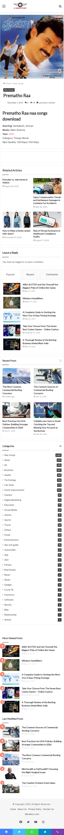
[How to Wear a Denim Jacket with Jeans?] (16, 220)
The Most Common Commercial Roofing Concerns (12, 390)
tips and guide (11, 545)
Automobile (10, 550)
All (5, 465)
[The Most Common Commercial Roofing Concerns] (16, 376)
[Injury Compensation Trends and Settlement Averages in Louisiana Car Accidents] (47, 186)
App (6, 555)
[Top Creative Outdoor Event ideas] (10, 787)
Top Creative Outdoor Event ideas (38, 783)
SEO (6, 560)
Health (7, 475)
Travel (7, 525)
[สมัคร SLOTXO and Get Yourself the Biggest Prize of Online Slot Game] (11, 289)
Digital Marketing (12, 500)
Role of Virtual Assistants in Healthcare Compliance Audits (46, 233)
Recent (30, 274)
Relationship (10, 614)
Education (9, 505)
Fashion (8, 495)
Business (8, 470)
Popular (10, 274)
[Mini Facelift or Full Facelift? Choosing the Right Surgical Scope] (10, 773)
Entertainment (11, 540)
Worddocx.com (32, 814)
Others (7, 530)
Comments (52, 274)
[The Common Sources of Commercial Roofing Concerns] (48, 376)
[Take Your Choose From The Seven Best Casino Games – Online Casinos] (11, 330)
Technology (10, 480)
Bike (6, 609)
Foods (7, 535)
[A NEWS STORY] (20, 6)
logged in (19, 262)
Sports (7, 520)
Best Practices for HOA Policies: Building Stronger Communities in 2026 (15, 424)
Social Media (10, 510)
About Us (22, 809)
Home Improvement (14, 490)
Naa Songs (18, 83)
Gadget (8, 585)
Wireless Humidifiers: (33, 298)
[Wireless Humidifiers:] (11, 303)
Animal (7, 619)
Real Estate (10, 570)
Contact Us (48, 809)
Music (7, 575)
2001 (11, 134)
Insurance (9, 595)
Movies (7, 604)
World (7, 580)
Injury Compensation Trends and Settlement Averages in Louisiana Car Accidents (47, 200)
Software (9, 599)
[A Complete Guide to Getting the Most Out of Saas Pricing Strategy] (11, 316)
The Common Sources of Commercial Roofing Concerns (46, 390)
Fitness (7, 565)
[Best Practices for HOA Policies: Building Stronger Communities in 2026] (16, 410)
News (7, 460)
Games (7, 515)
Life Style (9, 485)
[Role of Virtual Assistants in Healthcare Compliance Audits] (47, 220)
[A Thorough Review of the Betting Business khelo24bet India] (11, 344)
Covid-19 (8, 590)
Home (8, 83)
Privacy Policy (34, 809)
